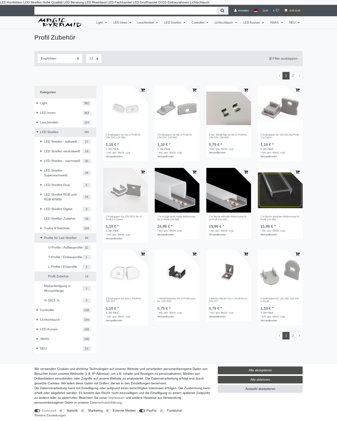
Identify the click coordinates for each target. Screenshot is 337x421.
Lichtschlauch (224, 22)
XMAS (275, 22)
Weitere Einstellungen (50, 415)
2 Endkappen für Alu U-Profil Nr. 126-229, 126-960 (123, 136)
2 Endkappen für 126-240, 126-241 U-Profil (279, 300)
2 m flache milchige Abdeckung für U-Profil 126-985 (228, 218)
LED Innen (120, 22)
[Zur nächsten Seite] (299, 76)
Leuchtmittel (146, 22)
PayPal (151, 410)
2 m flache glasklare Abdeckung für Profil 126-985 (279, 218)
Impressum (116, 397)
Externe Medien (124, 410)
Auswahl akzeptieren (260, 389)
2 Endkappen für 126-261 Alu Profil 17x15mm (279, 136)
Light (100, 22)
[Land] (255, 10)
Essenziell (49, 410)
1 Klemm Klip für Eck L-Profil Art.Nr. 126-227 (228, 300)
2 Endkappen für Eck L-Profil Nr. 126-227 (123, 300)
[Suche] (222, 11)
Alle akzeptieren (260, 370)
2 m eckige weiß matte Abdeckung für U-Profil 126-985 (176, 218)
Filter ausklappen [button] (285, 58)
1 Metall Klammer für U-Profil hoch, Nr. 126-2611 (176, 300)
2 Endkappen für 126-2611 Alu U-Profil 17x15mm (124, 218)
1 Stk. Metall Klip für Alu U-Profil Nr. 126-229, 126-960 (228, 136)
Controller (198, 22)
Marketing (95, 410)
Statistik (72, 410)
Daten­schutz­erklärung (106, 402)
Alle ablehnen (260, 379)
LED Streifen (173, 22)
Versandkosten (114, 156)
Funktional (174, 410)
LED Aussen (252, 22)
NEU (292, 22)
